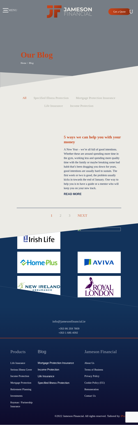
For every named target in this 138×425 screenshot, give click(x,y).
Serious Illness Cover (21, 369)
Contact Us (90, 395)
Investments (16, 395)
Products (18, 351)
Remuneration (91, 389)
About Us (89, 363)
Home (23, 63)
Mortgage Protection (20, 382)
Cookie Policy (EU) (94, 382)
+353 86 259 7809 (69, 328)
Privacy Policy (91, 376)
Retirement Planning (20, 389)
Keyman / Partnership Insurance (21, 404)
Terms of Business (93, 369)
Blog (42, 351)
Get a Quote (119, 11)
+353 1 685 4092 (68, 332)
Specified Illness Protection (53, 382)
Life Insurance (17, 363)
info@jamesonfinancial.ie (69, 321)
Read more (73, 194)
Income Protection (19, 376)
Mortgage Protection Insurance (56, 363)
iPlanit (124, 415)
